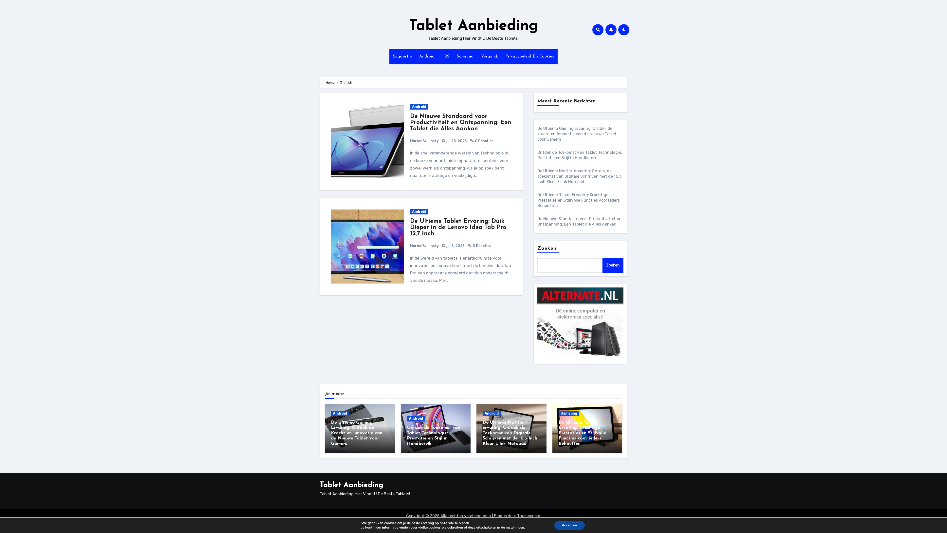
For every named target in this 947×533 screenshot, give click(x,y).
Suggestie (402, 56)
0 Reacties (484, 141)
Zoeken (547, 248)
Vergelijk (489, 56)
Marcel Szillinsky (424, 141)
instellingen (515, 527)
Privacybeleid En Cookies (529, 56)
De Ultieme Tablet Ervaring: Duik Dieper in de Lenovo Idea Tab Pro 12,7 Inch (458, 227)
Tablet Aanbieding (473, 26)
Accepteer (569, 525)
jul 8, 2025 (455, 246)
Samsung (465, 56)
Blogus (500, 516)
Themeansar (528, 516)
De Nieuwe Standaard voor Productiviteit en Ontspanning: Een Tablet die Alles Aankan (460, 123)
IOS (446, 56)
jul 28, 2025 (456, 141)
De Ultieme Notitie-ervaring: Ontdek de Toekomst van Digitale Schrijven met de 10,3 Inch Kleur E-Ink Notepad (579, 176)
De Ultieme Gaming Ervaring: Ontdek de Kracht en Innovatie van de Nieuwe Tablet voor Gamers (577, 134)
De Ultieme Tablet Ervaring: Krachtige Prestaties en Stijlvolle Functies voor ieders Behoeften (578, 200)
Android (427, 56)
